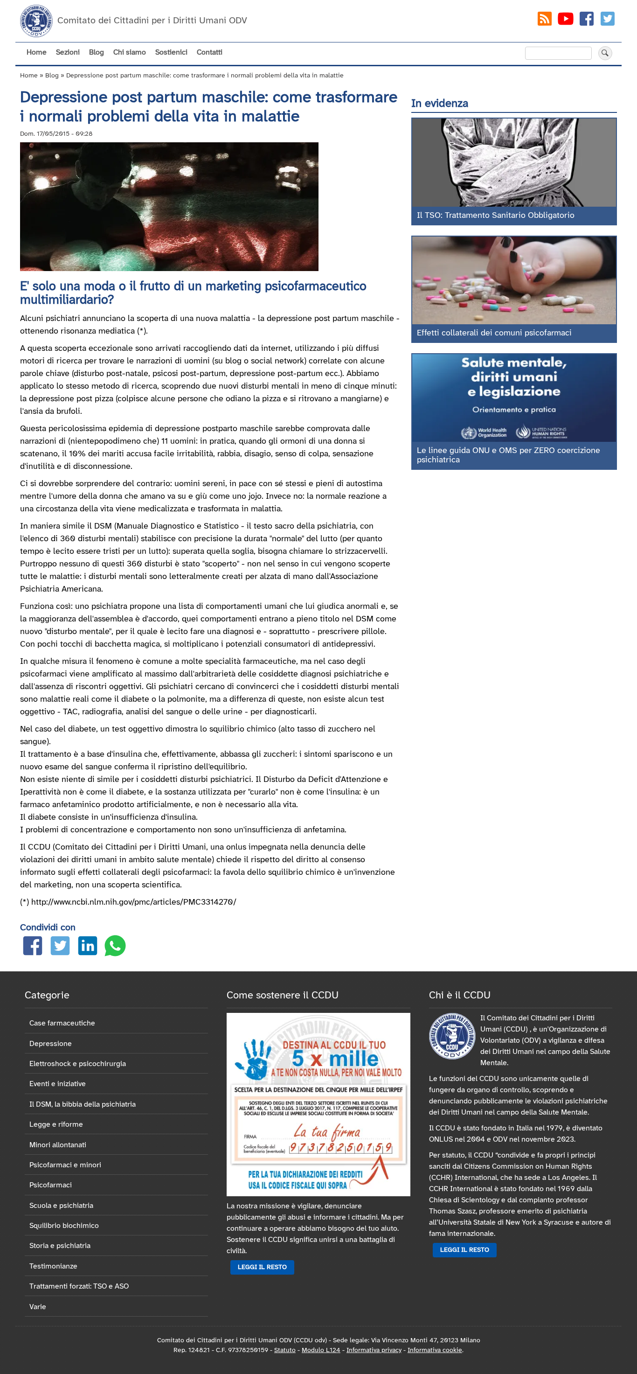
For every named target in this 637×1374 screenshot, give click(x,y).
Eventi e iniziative (57, 1084)
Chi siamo (129, 52)
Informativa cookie (435, 1350)
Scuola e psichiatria (61, 1206)
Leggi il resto (262, 1267)
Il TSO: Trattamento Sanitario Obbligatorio (496, 215)
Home (37, 52)
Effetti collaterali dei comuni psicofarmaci (494, 333)
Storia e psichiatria (59, 1246)
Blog (96, 52)
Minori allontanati (57, 1145)
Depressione (50, 1044)
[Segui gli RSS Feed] (544, 20)
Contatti (209, 52)
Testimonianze (53, 1266)
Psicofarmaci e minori (65, 1165)
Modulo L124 (321, 1350)
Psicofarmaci (50, 1185)
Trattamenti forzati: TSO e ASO (79, 1286)
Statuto (285, 1350)
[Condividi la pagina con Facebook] (32, 947)
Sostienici (171, 52)
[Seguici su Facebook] (586, 20)
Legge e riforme (56, 1125)
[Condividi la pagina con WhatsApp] (115, 947)
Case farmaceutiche (62, 1023)
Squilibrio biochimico (64, 1226)
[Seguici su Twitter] (607, 20)
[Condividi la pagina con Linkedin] (87, 947)
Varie (37, 1307)
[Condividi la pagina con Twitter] (60, 947)
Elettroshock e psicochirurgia (77, 1064)
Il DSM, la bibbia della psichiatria (82, 1105)
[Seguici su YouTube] (565, 20)
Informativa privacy (374, 1350)
